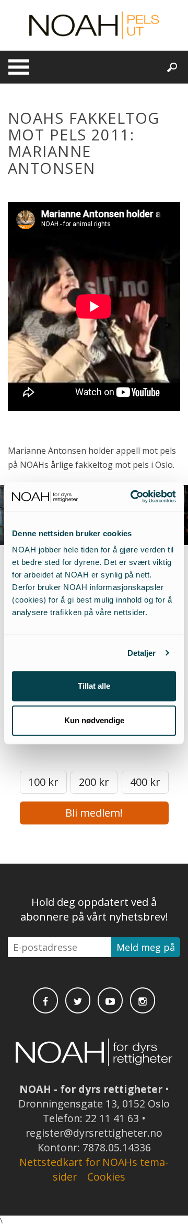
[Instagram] (142, 1000)
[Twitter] (77, 1000)
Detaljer (141, 653)
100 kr (43, 782)
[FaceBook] (45, 1000)
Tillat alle (94, 685)
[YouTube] (110, 1000)
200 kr (94, 782)
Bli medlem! (94, 813)
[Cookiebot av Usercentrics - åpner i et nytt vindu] (132, 496)
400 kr (145, 782)
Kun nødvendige (94, 720)
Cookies (106, 1177)
